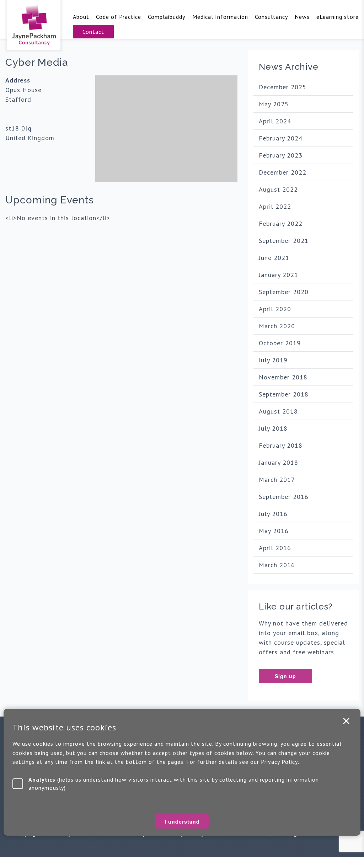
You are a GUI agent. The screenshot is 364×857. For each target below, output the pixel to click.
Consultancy (271, 16)
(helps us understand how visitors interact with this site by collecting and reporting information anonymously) (173, 783)
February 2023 (281, 155)
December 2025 (282, 87)
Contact (93, 31)
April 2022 (275, 206)
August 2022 (278, 189)
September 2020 (284, 292)
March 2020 (277, 326)
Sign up (285, 676)
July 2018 (273, 428)
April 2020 (275, 309)
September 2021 (284, 240)
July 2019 (273, 360)
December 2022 (282, 172)
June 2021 (274, 258)
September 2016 (284, 497)
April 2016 (275, 548)
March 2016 (277, 565)
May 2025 (274, 104)
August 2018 (278, 411)
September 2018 (284, 394)
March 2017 (277, 479)
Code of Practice (118, 16)
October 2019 (280, 343)
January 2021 (278, 275)
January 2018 (278, 462)
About (81, 16)
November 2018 (283, 377)
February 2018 (281, 445)
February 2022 (281, 223)
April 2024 (275, 121)
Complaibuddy (166, 16)
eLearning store (337, 16)
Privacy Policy (279, 761)
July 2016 (273, 514)
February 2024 (281, 138)
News (302, 16)
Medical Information (220, 16)
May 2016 (274, 531)
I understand (346, 721)
